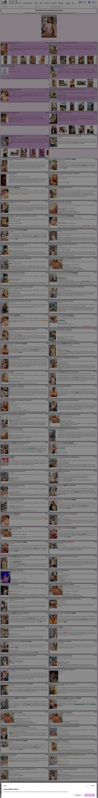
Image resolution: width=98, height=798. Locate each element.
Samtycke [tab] (87, 785)
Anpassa (78, 795)
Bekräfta (89, 795)
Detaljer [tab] (93, 785)
